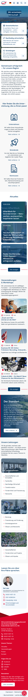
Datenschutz (18, 692)
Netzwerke (8, 494)
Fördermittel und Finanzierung (15, 491)
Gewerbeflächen (6, 24)
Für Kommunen (14, 163)
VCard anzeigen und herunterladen (12, 604)
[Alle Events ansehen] (17, 3)
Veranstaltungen (6, 649)
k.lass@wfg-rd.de (11, 600)
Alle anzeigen (14, 270)
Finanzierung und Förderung (14, 520)
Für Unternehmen (14, 112)
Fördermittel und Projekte (13, 553)
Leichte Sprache (20, 695)
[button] (25, 3)
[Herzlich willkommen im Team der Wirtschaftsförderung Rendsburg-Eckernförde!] (14, 233)
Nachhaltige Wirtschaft (8, 36)
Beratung (8, 517)
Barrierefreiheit (8, 695)
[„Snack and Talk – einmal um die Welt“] (14, 306)
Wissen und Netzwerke (12, 527)
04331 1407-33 (10, 594)
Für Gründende (6, 49)
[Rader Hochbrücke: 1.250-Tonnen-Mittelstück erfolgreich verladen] (14, 254)
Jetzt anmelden (8, 684)
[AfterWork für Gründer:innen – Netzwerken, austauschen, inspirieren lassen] (14, 212)
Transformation (10, 487)
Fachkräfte (8, 481)
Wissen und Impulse (11, 556)
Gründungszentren (11, 523)
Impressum (9, 692)
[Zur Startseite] (4, 3)
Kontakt (3, 654)
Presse (3, 652)
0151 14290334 (10, 597)
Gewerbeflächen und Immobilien (12, 477)
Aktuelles (4, 647)
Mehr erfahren (10, 430)
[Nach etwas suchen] (21, 3)
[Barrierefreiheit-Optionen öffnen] (14, 3)
